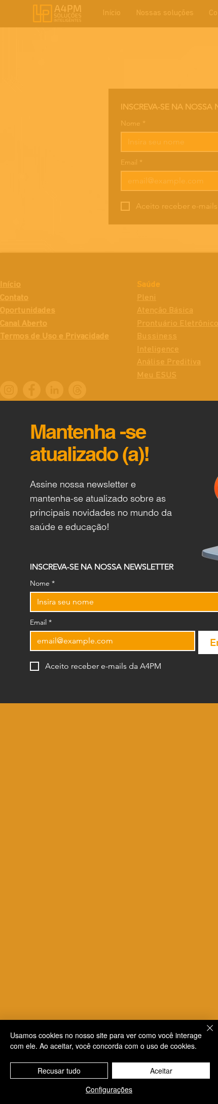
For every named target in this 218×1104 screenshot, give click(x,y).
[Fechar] (204, 1034)
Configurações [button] (109, 1089)
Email (41, 622)
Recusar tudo (59, 1070)
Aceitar (161, 1070)
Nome (42, 583)
